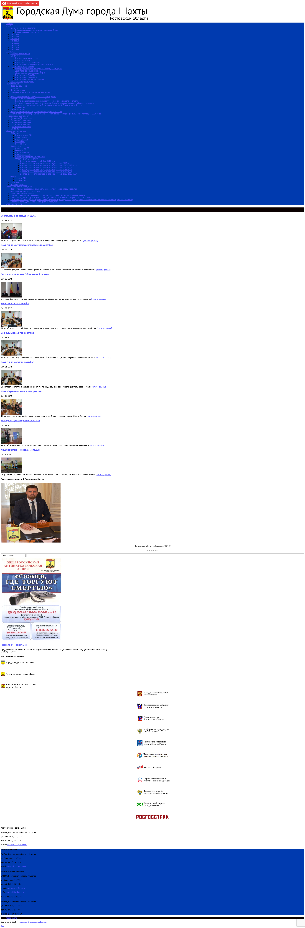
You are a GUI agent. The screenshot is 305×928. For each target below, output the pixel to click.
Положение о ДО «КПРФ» (26, 77)
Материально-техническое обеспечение (28, 99)
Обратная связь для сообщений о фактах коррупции (34, 202)
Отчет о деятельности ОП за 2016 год (37, 161)
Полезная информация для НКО (30, 157)
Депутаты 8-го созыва (20, 122)
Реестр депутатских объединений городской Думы (38, 69)
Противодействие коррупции (19, 187)
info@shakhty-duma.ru (17, 845)
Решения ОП (20, 150)
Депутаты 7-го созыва (20, 124)
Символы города (18, 109)
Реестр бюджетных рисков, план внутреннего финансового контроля (46, 101)
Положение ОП (22, 152)
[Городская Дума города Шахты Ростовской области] (77, 19)
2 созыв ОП (20, 180)
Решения (14, 88)
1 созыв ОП (20, 178)
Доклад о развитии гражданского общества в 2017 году (46, 163)
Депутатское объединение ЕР (28, 71)
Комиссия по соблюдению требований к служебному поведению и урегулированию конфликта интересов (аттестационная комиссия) (71, 200)
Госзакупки (20, 107)
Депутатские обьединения (22, 66)
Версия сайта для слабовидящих (22, 3)
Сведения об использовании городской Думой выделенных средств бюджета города (54, 103)
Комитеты (15, 56)
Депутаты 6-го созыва (20, 127)
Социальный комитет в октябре (17, 333)
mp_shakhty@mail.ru (16, 888)
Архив (13, 176)
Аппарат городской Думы (22, 81)
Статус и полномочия (20, 54)
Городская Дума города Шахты (32, 922)
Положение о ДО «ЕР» (25, 75)
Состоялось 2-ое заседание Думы (18, 216)
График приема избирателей (23, 28)
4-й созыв (14, 43)
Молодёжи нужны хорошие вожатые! (20, 420)
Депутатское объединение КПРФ (30, 73)
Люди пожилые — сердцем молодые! (20, 450)
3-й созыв (14, 45)
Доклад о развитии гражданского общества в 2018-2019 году (48, 165)
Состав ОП (20, 142)
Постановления (17, 90)
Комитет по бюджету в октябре (17, 362)
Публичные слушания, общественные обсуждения (33, 97)
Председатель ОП (23, 135)
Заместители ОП (22, 137)
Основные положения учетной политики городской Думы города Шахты (48, 105)
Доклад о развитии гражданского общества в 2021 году (46, 169)
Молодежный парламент (17, 116)
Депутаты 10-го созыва (21, 118)
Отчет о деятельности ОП (27, 159)
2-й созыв (14, 47)
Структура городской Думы (28, 62)
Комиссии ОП (21, 144)
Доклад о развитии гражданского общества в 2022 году (46, 172)
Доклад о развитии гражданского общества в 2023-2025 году (48, 174)
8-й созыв (14, 34)
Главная (9, 24)
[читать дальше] (90, 240)
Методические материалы (22, 193)
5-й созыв (14, 41)
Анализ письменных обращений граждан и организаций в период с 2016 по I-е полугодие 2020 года (55, 114)
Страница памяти (14, 204)
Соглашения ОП (22, 148)
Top (2, 926)
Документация (12, 84)
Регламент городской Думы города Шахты (30, 92)
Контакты (15, 129)
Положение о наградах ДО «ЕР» (29, 79)
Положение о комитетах (26, 58)
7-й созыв (14, 36)
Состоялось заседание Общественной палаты (25, 274)
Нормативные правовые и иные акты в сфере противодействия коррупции (44, 189)
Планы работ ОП (22, 154)
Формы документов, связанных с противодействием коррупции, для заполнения (47, 195)
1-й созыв (14, 49)
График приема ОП (18, 185)
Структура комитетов (25, 60)
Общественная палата (16, 131)
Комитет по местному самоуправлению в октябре (27, 245)
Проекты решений (18, 86)
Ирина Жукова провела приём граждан (21, 391)
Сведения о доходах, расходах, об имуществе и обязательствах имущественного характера (52, 197)
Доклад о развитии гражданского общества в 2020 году (46, 167)
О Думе (9, 26)
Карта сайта (11, 918)
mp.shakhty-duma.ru (15, 892)
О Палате (14, 133)
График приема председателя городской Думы (36, 30)
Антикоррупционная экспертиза (25, 191)
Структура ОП (21, 139)
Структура (10, 51)
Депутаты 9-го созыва (20, 120)
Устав (13, 94)
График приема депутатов (27, 32)
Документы (15, 146)
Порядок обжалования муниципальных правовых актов (36, 112)
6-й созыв (14, 39)
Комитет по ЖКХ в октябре (15, 303)
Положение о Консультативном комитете (34, 64)
